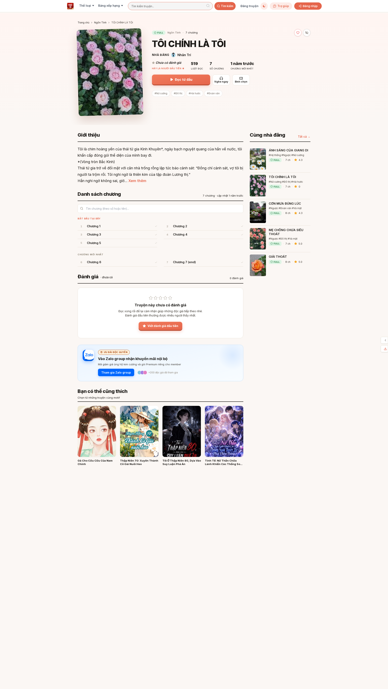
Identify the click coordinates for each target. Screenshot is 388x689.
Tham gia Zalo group (116, 372)
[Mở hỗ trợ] (385, 340)
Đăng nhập (310, 6)
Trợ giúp (283, 6)
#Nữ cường (161, 93)
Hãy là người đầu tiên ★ (168, 68)
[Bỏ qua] (306, 32)
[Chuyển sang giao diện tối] (264, 6)
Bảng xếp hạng (109, 5)
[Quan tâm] (298, 32)
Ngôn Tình (100, 22)
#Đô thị (178, 93)
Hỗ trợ (382, 340)
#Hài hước (194, 93)
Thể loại (85, 5)
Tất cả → (304, 136)
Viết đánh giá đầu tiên (163, 326)
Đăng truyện (249, 6)
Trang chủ (83, 22)
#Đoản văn (213, 93)
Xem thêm (137, 181)
